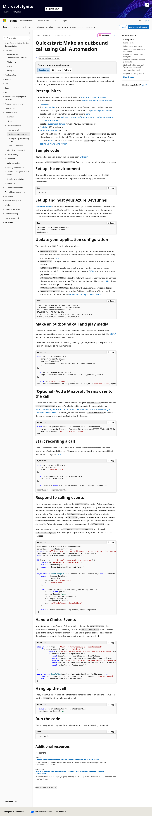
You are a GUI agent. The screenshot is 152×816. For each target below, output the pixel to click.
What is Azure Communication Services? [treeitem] (17, 56)
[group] (76, 370)
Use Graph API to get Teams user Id (85, 294)
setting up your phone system (53, 144)
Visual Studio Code (48, 130)
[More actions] (114, 35)
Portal (123, 27)
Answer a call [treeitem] (14, 130)
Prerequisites (128, 40)
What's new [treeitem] (11, 62)
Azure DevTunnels (44, 206)
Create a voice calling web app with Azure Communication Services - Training (67, 759)
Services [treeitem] (10, 66)
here (88, 114)
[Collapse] (29, 33)
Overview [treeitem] (10, 117)
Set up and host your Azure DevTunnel (134, 50)
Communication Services (61, 35)
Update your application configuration (133, 55)
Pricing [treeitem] (9, 70)
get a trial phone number (101, 110)
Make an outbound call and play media (134, 61)
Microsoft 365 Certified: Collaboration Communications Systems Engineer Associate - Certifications (70, 772)
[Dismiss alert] (147, 5)
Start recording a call (131, 70)
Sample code (128, 43)
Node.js (43, 127)
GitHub (83, 157)
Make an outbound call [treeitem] (18, 134)
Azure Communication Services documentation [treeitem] (17, 44)
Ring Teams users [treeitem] (16, 146)
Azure (45, 35)
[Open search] (140, 21)
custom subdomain (56, 124)
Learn (38, 35)
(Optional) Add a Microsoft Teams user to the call (133, 66)
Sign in (146, 20)
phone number (48, 107)
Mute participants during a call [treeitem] (19, 140)
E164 (91, 271)
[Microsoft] (4, 20)
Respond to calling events (133, 73)
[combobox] (16, 38)
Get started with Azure (138, 27)
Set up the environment (132, 46)
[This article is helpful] (143, 84)
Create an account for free (93, 97)
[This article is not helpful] (146, 84)
